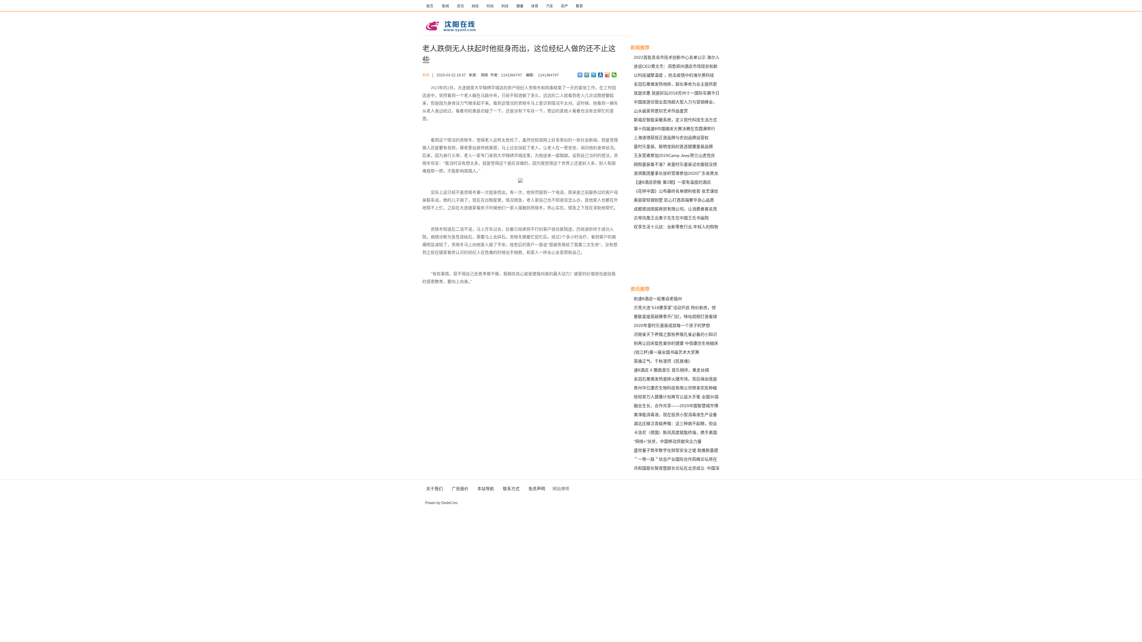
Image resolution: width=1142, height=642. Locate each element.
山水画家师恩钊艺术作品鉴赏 (661, 110)
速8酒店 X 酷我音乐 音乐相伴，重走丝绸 (671, 370)
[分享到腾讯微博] (593, 75)
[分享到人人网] (600, 75)
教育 (579, 6)
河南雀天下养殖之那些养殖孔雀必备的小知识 (675, 334)
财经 (475, 6)
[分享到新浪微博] (607, 75)
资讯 (460, 6)
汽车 (549, 6)
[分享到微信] (614, 75)
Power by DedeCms (441, 503)
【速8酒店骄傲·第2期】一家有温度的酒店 (672, 182)
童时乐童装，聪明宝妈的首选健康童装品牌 (673, 146)
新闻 (445, 6)
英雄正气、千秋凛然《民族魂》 (663, 361)
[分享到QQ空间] (586, 75)
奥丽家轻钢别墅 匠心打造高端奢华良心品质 (674, 200)
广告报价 (460, 488)
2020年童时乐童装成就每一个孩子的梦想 (672, 325)
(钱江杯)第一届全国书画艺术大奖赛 (666, 352)
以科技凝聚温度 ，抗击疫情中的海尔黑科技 (674, 75)
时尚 (490, 6)
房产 (564, 6)
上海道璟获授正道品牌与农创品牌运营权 (671, 137)
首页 (429, 6)
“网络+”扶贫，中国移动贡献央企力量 (668, 441)
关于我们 (434, 488)
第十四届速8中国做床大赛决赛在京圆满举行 (674, 128)
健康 (519, 6)
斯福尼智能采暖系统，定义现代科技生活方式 (675, 119)
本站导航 (485, 488)
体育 (534, 6)
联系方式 (511, 488)
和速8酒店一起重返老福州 (658, 298)
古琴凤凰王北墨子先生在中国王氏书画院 (671, 217)
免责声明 (536, 488)
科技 (505, 6)
